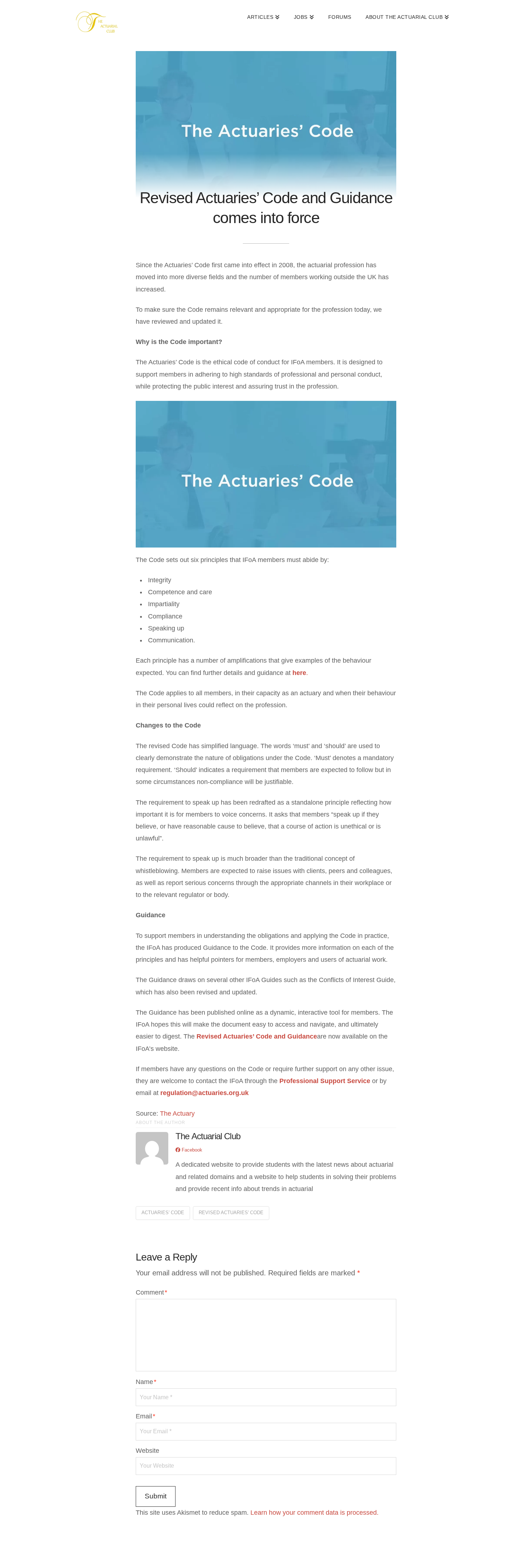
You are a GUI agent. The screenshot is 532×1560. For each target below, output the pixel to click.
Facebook (191, 1150)
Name (146, 1381)
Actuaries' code (163, 1212)
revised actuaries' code (231, 1212)
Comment (151, 1292)
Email (145, 1416)
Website (147, 1450)
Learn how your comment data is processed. (314, 1512)
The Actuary (177, 1113)
